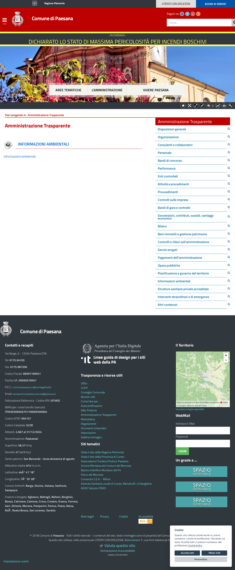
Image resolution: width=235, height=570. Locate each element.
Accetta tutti (187, 553)
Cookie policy (195, 545)
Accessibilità (145, 516)
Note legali (87, 516)
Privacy (104, 516)
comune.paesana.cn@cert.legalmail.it (32, 387)
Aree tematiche (68, 90)
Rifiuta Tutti (214, 553)
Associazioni (88, 433)
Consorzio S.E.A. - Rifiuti (95, 479)
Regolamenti (88, 424)
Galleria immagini (91, 437)
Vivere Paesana (156, 90)
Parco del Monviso (92, 474)
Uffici (84, 383)
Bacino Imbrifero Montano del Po (101, 470)
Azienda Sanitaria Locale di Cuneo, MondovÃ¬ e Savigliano (116, 483)
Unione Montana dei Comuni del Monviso (106, 466)
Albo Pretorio (89, 410)
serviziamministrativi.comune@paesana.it (34, 394)
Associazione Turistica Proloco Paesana (104, 461)
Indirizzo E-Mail (185, 423)
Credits (123, 516)
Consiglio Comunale (93, 392)
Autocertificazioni (91, 406)
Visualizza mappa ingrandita (190, 409)
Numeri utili (88, 397)
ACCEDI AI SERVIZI (215, 4)
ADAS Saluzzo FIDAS (93, 488)
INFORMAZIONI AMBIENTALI (43, 144)
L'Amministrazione (115, 105)
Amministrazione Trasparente (98, 415)
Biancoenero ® (134, 540)
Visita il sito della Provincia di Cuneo (102, 457)
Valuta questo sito (119, 545)
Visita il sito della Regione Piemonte (102, 452)
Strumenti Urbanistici (93, 428)
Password (182, 436)
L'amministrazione (107, 90)
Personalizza (200, 559)
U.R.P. (84, 388)
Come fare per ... (90, 401)
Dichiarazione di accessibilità (117, 551)
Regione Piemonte (54, 3)
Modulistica (88, 419)
